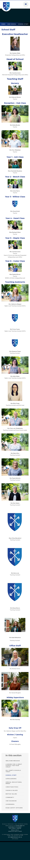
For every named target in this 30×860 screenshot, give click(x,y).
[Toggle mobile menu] (25, 4)
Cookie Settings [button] (12, 831)
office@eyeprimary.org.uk (15, 837)
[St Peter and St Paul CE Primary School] (6, 6)
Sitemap (20, 831)
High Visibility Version (15, 828)
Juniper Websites (20, 825)
